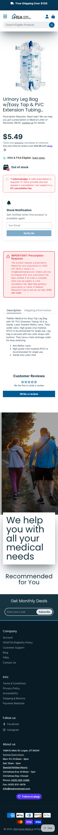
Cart (53, 17)
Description (14, 310)
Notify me (29, 233)
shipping (19, 142)
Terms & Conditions (14, 683)
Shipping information (37, 310)
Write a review (29, 394)
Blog (5, 652)
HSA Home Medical (23, 829)
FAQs (6, 657)
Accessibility (10, 693)
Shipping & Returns (14, 698)
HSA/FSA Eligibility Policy (18, 642)
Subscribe (44, 611)
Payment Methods (13, 703)
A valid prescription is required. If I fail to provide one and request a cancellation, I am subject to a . (31, 184)
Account (47, 17)
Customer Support (13, 647)
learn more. (38, 157)
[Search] (51, 25)
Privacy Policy (11, 688)
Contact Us (9, 662)
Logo (21, 16)
